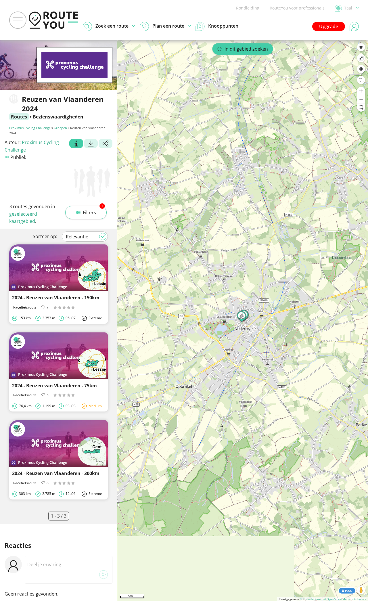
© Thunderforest (311, 599)
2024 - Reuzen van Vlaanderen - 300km (55, 473)
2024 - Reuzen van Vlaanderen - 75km (54, 385)
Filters (93, 211)
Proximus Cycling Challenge (30, 128)
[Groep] (76, 144)
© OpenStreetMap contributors (344, 599)
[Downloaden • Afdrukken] (91, 144)
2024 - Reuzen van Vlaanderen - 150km (55, 297)
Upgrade (328, 26)
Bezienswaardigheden (58, 117)
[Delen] (105, 144)
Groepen (60, 128)
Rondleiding (247, 8)
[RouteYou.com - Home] (53, 20)
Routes (19, 117)
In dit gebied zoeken (246, 49)
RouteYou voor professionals (297, 8)
